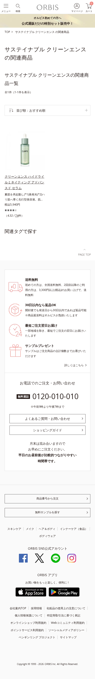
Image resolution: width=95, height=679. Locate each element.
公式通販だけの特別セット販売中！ (47, 21)
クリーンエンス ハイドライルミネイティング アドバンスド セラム (24, 182)
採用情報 (36, 608)
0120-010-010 (55, 396)
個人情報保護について (28, 615)
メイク (30, 529)
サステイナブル (25, 32)
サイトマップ (68, 637)
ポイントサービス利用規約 (27, 630)
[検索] (17, 5)
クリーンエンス (45, 32)
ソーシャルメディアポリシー (66, 630)
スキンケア (14, 529)
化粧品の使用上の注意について (66, 608)
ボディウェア (47, 536)
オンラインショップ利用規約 (28, 623)
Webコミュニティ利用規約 (68, 623)
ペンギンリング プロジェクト (37, 637)
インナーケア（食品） (74, 529)
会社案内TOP (18, 608)
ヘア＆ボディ (47, 529)
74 (16, 216)
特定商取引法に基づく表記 (63, 615)
